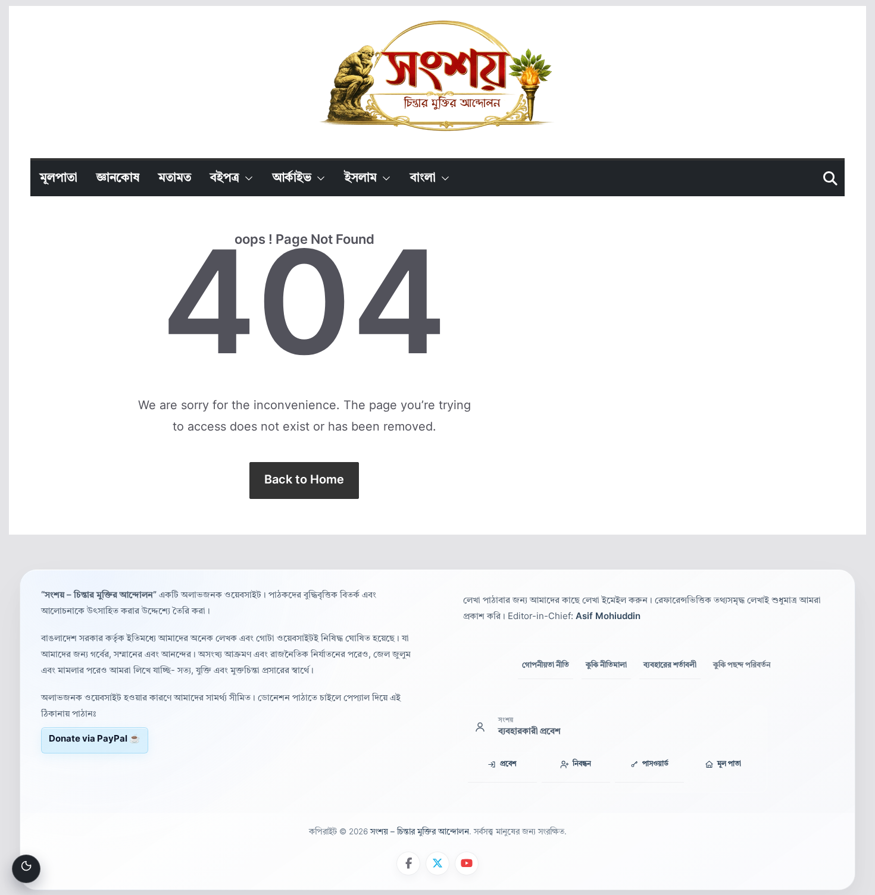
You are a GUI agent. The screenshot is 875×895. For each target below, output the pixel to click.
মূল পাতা (729, 764)
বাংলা (423, 178)
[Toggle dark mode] (26, 869)
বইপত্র (224, 178)
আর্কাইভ (292, 178)
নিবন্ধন (582, 764)
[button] (246, 178)
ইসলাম (361, 178)
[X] (437, 863)
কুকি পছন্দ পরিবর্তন (741, 665)
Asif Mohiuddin (608, 617)
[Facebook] (408, 863)
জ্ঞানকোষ (117, 178)
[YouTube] (467, 863)
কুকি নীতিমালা (606, 664)
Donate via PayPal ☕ (94, 739)
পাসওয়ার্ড (655, 764)
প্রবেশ (508, 764)
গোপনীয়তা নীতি (545, 664)
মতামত (174, 178)
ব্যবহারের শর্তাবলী (669, 664)
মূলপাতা (58, 178)
